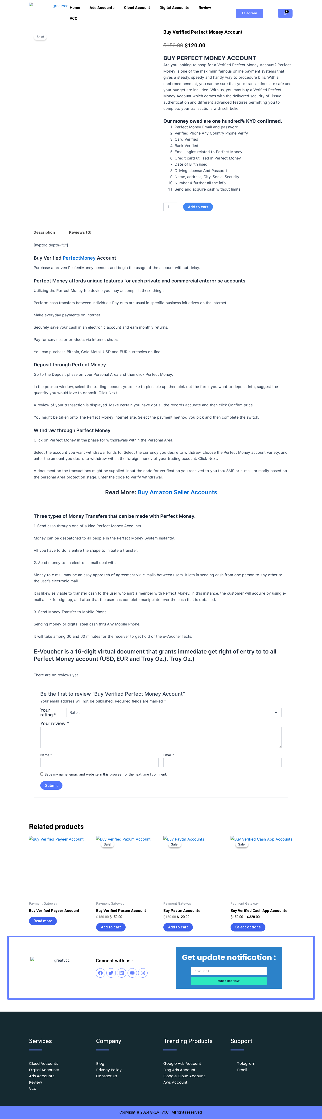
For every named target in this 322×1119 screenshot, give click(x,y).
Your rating (48, 712)
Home (75, 7)
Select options (248, 927)
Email (168, 755)
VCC (73, 18)
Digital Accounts (174, 7)
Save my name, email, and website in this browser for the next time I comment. (106, 774)
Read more (43, 921)
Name (46, 755)
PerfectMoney (79, 258)
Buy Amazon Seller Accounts (177, 492)
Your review (54, 723)
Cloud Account (137, 7)
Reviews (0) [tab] (80, 232)
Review (205, 7)
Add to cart (198, 206)
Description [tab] (44, 232)
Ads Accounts (102, 7)
